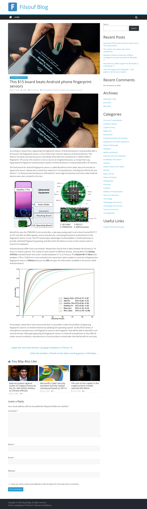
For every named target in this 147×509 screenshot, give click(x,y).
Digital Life (107, 131)
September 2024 (109, 99)
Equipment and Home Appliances (116, 142)
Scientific (106, 188)
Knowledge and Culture (112, 159)
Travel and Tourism (110, 209)
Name (11, 444)
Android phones (47, 90)
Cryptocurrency (109, 127)
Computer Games (110, 124)
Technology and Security (19, 78)
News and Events (110, 177)
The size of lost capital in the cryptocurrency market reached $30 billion (85, 386)
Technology (107, 199)
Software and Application (113, 191)
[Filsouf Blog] (10, 17)
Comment (13, 411)
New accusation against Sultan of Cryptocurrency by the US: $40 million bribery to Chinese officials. (22, 387)
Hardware (107, 149)
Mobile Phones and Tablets (113, 167)
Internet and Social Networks (114, 156)
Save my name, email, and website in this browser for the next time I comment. (45, 484)
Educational (107, 134)
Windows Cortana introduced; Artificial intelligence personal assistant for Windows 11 (120, 57)
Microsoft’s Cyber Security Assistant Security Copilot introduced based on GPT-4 (53, 386)
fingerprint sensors (76, 90)
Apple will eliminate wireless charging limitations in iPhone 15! (40, 347)
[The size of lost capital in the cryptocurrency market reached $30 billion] (85, 366)
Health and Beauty (110, 152)
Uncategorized (108, 213)
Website (11, 471)
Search (106, 24)
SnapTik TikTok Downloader (113, 227)
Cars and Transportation (112, 120)
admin (25, 90)
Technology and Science (112, 202)
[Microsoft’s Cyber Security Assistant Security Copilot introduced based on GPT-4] (54, 366)
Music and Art (108, 174)
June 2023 (107, 103)
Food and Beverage (110, 145)
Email (11, 457)
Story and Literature (111, 195)
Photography (108, 181)
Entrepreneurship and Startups (115, 138)
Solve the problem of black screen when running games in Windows (64, 353)
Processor (107, 184)
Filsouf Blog (34, 6)
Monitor (106, 170)
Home (16, 17)
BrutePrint (56, 90)
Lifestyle (106, 163)
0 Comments (34, 90)
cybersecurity (65, 90)
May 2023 (107, 106)
